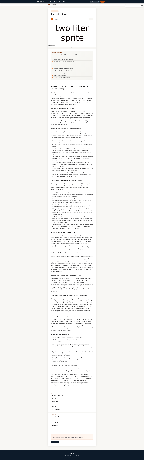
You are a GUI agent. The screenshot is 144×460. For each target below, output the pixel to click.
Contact (51, 1)
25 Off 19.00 (54, 403)
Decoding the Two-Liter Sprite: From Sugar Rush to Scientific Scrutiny (66, 54)
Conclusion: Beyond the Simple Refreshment (62, 77)
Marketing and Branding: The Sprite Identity (62, 63)
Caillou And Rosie (55, 425)
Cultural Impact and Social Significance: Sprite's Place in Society (65, 73)
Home (44, 1)
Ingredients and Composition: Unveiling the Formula (63, 59)
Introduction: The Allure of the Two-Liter (61, 57)
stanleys (39, 1)
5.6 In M (53, 428)
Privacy (60, 1)
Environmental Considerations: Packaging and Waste (63, 68)
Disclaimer (56, 1)
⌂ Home (102, 1)
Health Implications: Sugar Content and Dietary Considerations (65, 70)
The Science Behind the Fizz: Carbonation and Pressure (64, 66)
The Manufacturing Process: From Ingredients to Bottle (64, 61)
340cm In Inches (55, 420)
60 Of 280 (54, 398)
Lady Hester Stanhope (56, 430)
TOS (64, 1)
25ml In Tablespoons (56, 409)
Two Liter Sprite (66, 435)
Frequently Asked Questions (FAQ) (60, 75)
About (48, 1)
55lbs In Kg (54, 406)
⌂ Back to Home (55, 442)
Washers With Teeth (55, 422)
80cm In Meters (55, 401)
